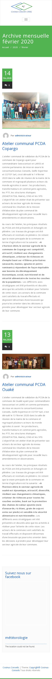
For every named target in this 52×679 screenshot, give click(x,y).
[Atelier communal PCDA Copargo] (26, 110)
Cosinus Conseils (11, 667)
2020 (15, 47)
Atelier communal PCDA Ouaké (23, 387)
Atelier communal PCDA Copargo (23, 146)
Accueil (5, 47)
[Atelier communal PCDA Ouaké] (26, 361)
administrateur (23, 135)
